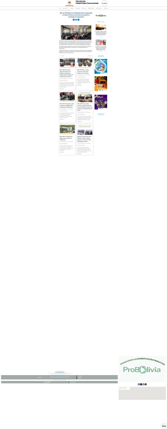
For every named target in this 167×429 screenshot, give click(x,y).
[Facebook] (139, 384)
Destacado (61, 10)
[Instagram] (146, 384)
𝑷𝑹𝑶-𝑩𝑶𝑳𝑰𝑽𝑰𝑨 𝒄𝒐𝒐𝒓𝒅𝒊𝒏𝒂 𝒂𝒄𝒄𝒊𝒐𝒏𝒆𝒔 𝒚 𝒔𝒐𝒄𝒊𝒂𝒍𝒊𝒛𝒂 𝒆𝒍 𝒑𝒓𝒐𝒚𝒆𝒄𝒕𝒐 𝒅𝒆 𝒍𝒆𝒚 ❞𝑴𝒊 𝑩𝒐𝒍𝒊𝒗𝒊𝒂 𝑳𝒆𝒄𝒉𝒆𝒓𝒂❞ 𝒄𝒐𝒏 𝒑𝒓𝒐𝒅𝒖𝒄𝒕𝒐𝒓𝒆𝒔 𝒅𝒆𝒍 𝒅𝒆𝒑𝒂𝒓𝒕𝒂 (84, 107)
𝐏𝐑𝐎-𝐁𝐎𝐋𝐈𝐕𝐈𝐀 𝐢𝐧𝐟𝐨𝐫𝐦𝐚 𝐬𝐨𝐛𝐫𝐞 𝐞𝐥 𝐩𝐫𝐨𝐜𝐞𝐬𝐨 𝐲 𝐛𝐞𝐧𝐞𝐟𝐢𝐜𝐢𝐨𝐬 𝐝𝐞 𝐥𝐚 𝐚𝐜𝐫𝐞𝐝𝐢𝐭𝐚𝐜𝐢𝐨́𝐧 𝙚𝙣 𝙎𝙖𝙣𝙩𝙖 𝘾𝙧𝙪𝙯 (67, 105)
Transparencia (83, 8)
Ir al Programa (101, 70)
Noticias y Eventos (98, 8)
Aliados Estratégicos (91, 8)
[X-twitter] (141, 384)
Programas (71, 8)
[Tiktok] (143, 384)
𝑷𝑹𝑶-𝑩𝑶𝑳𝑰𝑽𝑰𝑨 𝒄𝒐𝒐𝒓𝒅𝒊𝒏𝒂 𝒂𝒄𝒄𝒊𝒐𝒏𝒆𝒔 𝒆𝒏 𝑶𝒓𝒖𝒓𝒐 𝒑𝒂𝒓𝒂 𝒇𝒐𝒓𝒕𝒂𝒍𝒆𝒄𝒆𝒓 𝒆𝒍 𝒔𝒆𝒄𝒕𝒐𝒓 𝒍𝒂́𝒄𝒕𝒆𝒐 (83, 71)
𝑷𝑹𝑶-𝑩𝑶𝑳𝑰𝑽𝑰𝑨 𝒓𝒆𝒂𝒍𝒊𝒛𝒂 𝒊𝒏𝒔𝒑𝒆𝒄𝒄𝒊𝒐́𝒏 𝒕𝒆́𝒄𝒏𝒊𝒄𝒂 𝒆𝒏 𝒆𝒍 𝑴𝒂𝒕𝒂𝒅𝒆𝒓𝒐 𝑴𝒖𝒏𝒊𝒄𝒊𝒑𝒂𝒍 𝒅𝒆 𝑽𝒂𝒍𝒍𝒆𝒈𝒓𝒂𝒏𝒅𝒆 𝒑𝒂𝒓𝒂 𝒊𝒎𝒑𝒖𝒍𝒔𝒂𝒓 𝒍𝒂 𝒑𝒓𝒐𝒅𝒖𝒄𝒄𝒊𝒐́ (66, 73)
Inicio (60, 8)
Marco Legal (78, 8)
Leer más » (62, 88)
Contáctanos (106, 8)
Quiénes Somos (64, 8)
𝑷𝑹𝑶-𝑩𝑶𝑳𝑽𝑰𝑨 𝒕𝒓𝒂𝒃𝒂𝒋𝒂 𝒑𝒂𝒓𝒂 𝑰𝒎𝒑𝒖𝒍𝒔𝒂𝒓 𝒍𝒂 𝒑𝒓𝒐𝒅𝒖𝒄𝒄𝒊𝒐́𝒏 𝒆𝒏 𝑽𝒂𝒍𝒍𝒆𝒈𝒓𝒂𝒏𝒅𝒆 (66, 138)
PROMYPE (68, 10)
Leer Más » (100, 36)
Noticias (65, 10)
